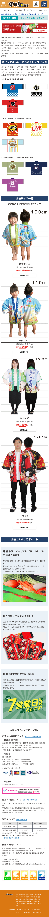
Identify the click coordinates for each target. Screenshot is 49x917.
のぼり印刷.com (6, 14)
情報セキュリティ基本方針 (33, 912)
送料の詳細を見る (21, 819)
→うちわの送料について (10, 838)
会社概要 (12, 910)
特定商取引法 (21, 910)
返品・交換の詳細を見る (30, 800)
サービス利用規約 (34, 910)
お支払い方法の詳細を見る (33, 736)
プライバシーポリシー (14, 912)
